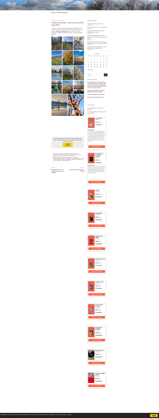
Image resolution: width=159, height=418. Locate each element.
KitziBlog (58, 4)
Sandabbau (68, 159)
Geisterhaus (70, 157)
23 (103, 64)
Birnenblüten (56, 157)
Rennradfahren (61, 159)
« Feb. (88, 69)
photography (78, 154)
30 (103, 66)
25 (88, 66)
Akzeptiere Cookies (67, 144)
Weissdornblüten (66, 160)
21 (97, 64)
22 (100, 64)
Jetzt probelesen (98, 124)
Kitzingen (67, 153)
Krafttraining (73, 153)
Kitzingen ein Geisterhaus (61, 31)
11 (88, 62)
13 (94, 62)
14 (97, 62)
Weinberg (59, 160)
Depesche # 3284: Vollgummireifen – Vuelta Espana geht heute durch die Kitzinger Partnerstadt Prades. (97, 37)
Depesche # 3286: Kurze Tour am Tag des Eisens (97, 27)
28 (97, 66)
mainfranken (56, 154)
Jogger (62, 158)
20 (94, 64)
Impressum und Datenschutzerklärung (59, 12)
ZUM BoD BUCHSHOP (97, 146)
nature (65, 154)
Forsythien (63, 157)
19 (91, 64)
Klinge (72, 158)
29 (100, 66)
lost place (77, 158)
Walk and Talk (66, 155)
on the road (71, 154)
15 (100, 62)
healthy (62, 153)
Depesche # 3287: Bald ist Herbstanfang (95, 23)
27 (94, 66)
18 (88, 64)
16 (103, 62)
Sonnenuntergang (76, 159)
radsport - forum (57, 155)
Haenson (62, 20)
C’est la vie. (56, 153)
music (61, 154)
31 (106, 66)
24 (106, 64)
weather (73, 155)
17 (106, 62)
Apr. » (92, 69)
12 (91, 62)
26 (91, 66)
